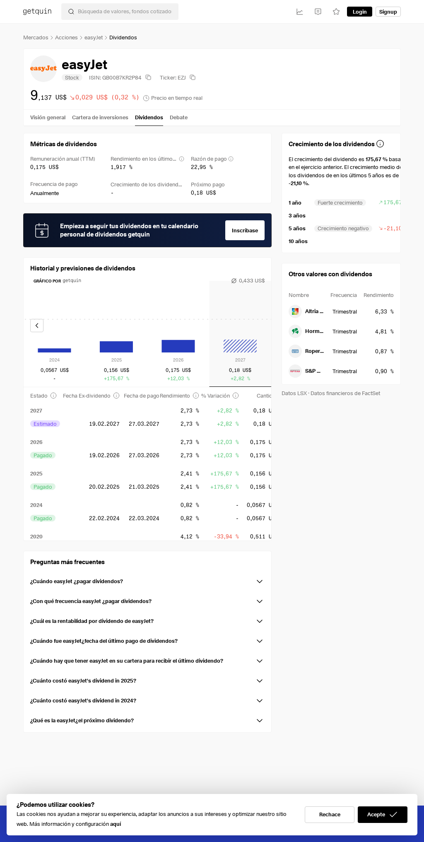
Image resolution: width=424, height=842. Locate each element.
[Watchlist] (336, 11)
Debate (179, 117)
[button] (147, 579)
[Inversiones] (300, 11)
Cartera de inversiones (100, 117)
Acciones (66, 37)
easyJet (93, 37)
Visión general (47, 117)
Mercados (35, 37)
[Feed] (318, 11)
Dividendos (149, 117)
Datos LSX (294, 393)
